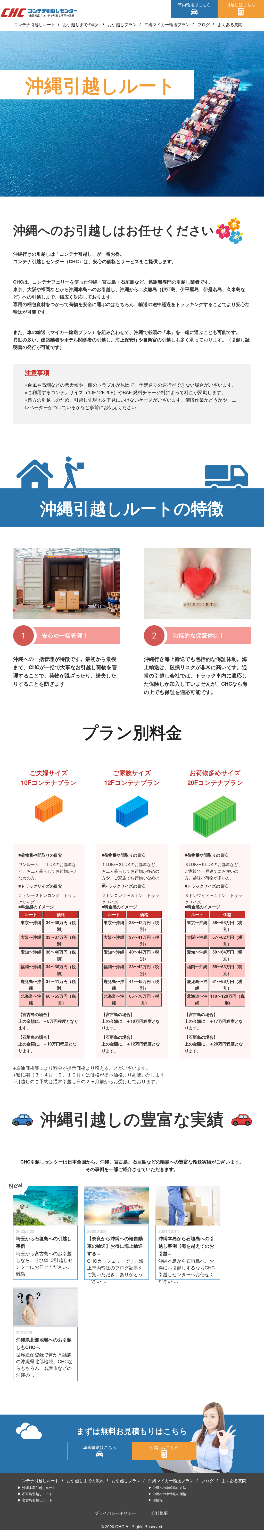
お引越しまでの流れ (81, 24)
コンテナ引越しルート (34, 24)
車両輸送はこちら (194, 4)
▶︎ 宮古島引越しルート (35, 1499)
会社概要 (159, 1513)
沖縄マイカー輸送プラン (167, 24)
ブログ (203, 24)
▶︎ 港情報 (155, 1499)
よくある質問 (230, 24)
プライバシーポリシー (115, 1513)
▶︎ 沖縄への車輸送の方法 (167, 1487)
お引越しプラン (122, 24)
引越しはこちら (240, 4)
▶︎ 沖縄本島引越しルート (37, 1487)
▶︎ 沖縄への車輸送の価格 (167, 1493)
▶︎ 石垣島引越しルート (35, 1493)
